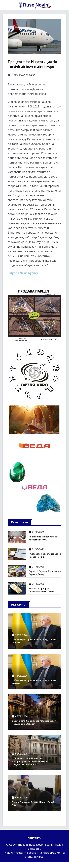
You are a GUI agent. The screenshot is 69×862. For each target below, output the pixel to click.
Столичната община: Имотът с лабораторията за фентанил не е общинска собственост (29, 761)
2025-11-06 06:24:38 (23, 75)
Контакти (34, 837)
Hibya (40, 856)
